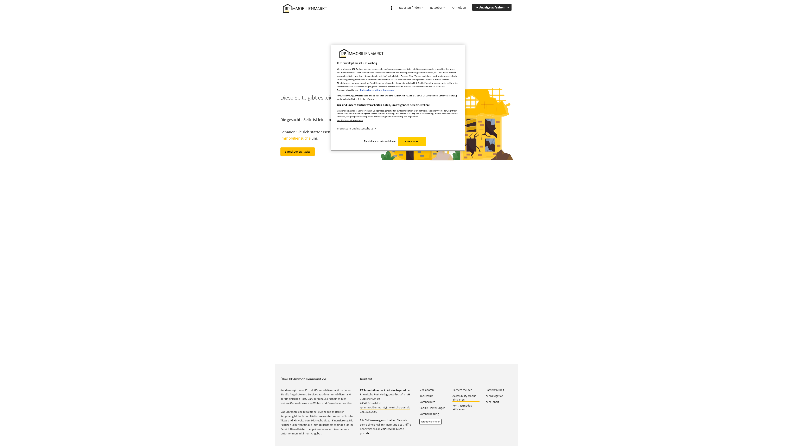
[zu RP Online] (391, 7)
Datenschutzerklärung (371, 90)
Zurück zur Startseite (297, 151)
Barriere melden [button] (462, 390)
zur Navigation (494, 396)
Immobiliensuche (295, 138)
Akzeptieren (411, 141)
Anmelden (459, 7)
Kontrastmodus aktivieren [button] (462, 407)
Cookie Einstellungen (432, 408)
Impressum (426, 396)
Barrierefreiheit (495, 390)
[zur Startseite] (304, 8)
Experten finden (410, 7)
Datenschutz (427, 402)
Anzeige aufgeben (492, 7)
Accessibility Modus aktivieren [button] (464, 397)
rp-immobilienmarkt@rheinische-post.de (385, 407)
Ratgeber (436, 7)
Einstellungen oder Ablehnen (379, 141)
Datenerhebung (429, 414)
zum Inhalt (492, 402)
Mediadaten (426, 390)
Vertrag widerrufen (430, 421)
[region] (398, 98)
